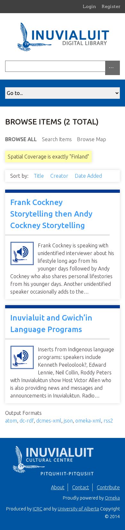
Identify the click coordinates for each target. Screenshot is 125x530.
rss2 (108, 420)
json (68, 420)
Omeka (112, 497)
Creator (60, 176)
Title (39, 176)
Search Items (57, 139)
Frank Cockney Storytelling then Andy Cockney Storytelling (51, 214)
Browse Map (91, 139)
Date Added (89, 176)
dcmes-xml (48, 420)
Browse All (21, 139)
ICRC (37, 508)
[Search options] (112, 68)
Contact (80, 487)
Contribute (108, 487)
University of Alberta (78, 508)
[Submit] (118, 66)
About (57, 487)
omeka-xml (88, 420)
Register (111, 6)
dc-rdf (27, 420)
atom (11, 420)
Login (89, 6)
